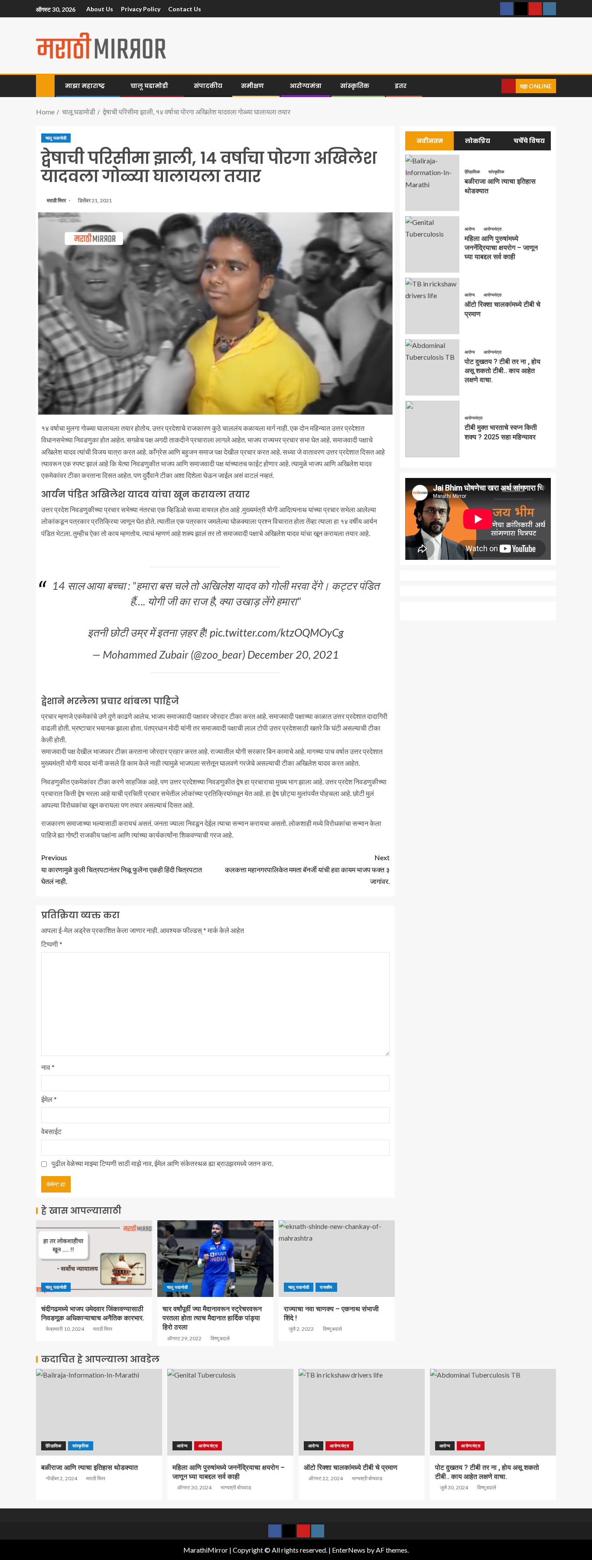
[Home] (45, 85)
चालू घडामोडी (149, 85)
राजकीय (326, 1287)
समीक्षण (252, 85)
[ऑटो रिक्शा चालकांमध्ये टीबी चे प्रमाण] (432, 306)
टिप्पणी (51, 944)
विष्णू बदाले (220, 1338)
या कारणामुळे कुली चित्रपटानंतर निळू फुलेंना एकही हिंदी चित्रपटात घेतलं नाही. (121, 869)
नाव (48, 1067)
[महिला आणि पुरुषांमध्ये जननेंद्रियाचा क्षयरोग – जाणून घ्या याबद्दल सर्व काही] (432, 244)
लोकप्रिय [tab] (477, 140)
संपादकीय (208, 85)
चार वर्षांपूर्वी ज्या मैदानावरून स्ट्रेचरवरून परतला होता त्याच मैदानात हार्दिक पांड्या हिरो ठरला (212, 1318)
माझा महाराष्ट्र (85, 85)
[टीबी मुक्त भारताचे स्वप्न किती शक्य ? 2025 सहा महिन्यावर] (432, 429)
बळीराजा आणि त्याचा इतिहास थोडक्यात (89, 1467)
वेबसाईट (51, 1131)
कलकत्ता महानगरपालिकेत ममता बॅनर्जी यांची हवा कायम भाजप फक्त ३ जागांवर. (307, 869)
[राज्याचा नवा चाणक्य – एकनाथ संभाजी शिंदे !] (337, 1258)
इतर (401, 85)
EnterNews (348, 1550)
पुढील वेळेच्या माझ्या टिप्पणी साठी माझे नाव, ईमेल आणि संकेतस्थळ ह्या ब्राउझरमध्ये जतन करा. (162, 1163)
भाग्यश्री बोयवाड (236, 1487)
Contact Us (184, 9)
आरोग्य (470, 228)
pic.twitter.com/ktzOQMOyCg (277, 632)
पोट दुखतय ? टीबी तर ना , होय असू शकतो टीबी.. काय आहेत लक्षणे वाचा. (502, 371)
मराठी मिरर (57, 200)
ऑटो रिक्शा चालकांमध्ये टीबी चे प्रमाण (350, 1467)
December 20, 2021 (293, 654)
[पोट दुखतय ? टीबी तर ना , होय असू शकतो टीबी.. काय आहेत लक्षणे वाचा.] (432, 367)
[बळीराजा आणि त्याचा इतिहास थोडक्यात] (432, 183)
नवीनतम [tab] (429, 140)
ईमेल (49, 1099)
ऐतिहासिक (473, 171)
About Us (99, 9)
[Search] (493, 86)
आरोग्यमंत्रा (305, 85)
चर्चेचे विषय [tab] (529, 140)
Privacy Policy (140, 9)
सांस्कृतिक (354, 85)
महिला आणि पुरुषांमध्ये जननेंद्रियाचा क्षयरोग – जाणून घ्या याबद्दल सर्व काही (501, 247)
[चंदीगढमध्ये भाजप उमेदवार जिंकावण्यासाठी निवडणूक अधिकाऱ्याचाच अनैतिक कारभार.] (94, 1258)
